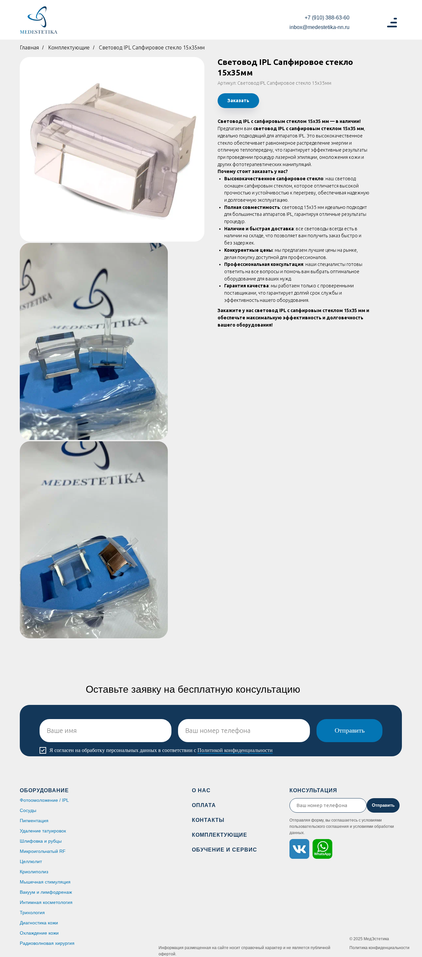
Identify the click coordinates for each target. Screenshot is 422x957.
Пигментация (34, 820)
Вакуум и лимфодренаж (46, 892)
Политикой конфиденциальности (235, 750)
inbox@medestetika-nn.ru (319, 27)
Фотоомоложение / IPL (44, 800)
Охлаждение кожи (39, 933)
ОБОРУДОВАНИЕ (44, 790)
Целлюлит (31, 861)
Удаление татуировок (43, 830)
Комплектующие (69, 47)
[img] (38, 20)
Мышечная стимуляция (45, 881)
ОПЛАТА (204, 805)
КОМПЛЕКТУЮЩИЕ (219, 835)
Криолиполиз (34, 871)
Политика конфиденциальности (379, 947)
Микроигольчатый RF (43, 851)
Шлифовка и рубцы (41, 841)
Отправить (350, 730)
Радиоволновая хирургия (47, 943)
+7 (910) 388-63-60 (327, 17)
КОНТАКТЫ (208, 820)
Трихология (32, 912)
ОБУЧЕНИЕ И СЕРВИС (224, 850)
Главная (29, 47)
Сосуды (28, 810)
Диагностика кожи (39, 922)
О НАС (201, 790)
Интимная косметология (46, 902)
